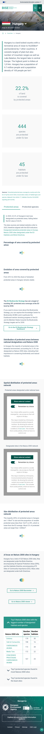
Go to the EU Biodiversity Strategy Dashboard (20, 328)
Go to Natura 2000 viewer (20, 602)
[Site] (15, 7)
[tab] (11, 207)
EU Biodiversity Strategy (16, 301)
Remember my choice (26, 406)
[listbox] (30, 2)
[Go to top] (42, 730)
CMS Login (33, 727)
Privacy (17, 727)
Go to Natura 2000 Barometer (21, 590)
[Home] (3, 33)
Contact (9, 727)
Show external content (22, 401)
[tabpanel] (22, 449)
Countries (10, 33)
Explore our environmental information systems (22, 718)
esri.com (22, 429)
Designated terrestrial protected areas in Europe (21, 230)
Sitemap (24, 727)
